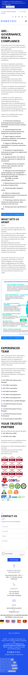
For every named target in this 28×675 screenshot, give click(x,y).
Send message (14, 560)
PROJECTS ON (8, 671)
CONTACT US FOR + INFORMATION (12, 214)
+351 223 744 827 (14, 593)
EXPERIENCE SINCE (7, 659)
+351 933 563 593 (14, 591)
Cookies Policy (7, 4)
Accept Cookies (10, 7)
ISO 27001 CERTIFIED (9, 668)
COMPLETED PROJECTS (8, 662)
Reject (3, 7)
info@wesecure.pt (14, 612)
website (6, 1)
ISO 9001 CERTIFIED (8, 665)
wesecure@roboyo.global (9, 11)
